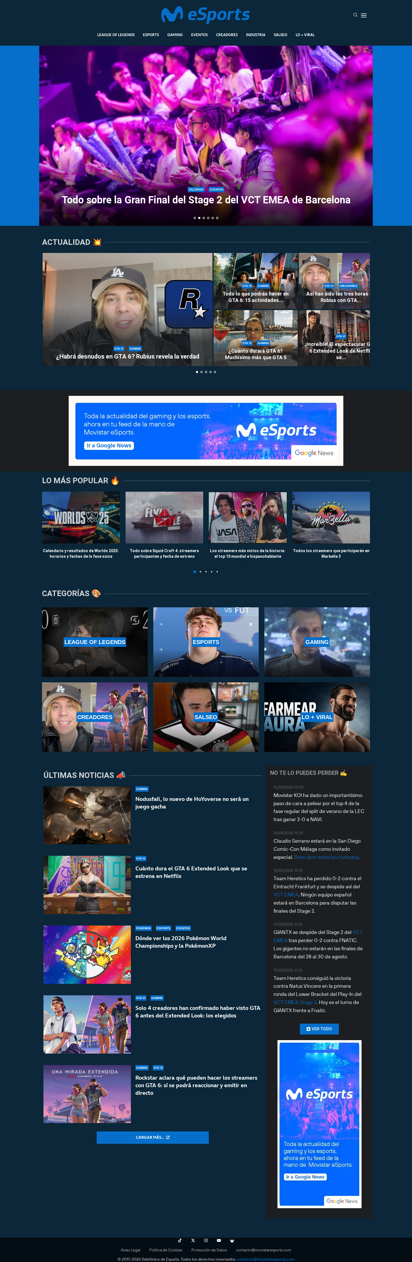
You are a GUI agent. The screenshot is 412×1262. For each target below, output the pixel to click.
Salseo (280, 34)
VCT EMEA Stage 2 (295, 1002)
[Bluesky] (232, 1240)
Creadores (227, 34)
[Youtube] (219, 1240)
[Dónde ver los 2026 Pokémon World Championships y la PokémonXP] (87, 955)
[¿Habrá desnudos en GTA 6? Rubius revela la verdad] (127, 309)
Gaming (175, 34)
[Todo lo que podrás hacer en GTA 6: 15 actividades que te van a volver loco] (256, 281)
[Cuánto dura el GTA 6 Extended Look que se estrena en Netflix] (87, 885)
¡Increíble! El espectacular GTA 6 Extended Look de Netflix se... (341, 350)
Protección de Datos (209, 1249)
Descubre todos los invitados (326, 857)
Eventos (199, 34)
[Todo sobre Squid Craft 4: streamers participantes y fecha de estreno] (164, 517)
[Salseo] (206, 717)
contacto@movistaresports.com (263, 1249)
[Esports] (206, 642)
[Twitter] (193, 1240)
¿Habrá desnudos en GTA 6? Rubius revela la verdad (127, 356)
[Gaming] (317, 642)
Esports (151, 34)
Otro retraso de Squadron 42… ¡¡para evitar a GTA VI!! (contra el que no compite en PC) (206, 195)
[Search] (355, 15)
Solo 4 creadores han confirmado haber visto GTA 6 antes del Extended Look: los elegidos (197, 1011)
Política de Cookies (165, 1249)
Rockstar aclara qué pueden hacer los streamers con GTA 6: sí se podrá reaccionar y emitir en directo (196, 1085)
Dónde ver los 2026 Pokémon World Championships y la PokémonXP (180, 942)
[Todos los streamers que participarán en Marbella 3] (331, 517)
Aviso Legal (130, 1249)
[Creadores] (95, 717)
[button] (49, 135)
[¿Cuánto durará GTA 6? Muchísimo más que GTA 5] (256, 338)
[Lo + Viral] (317, 717)
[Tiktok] (180, 1240)
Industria (255, 34)
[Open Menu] (364, 15)
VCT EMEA (286, 894)
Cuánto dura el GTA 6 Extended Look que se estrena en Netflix (191, 872)
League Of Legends (116, 34)
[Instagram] (206, 1240)
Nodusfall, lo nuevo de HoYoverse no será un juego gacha (192, 802)
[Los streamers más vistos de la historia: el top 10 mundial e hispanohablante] (248, 517)
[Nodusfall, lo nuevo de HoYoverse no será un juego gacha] (87, 815)
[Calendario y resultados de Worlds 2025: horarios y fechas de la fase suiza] (81, 517)
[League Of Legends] (95, 642)
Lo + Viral (305, 34)
